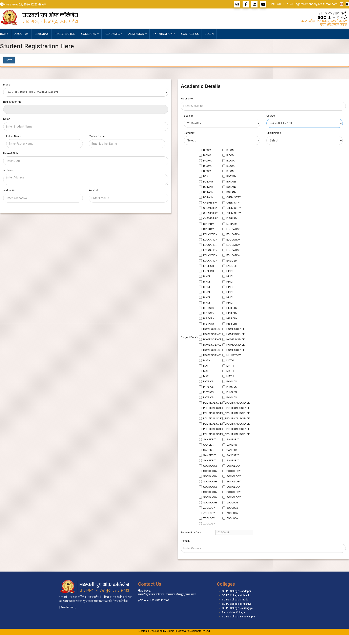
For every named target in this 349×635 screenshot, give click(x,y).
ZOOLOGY (232, 502)
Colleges (89, 33)
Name (6, 118)
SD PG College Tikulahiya (236, 603)
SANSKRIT (209, 439)
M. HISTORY (233, 355)
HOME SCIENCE (212, 328)
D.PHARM (231, 218)
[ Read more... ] (67, 607)
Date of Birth (10, 153)
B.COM (207, 150)
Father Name (13, 136)
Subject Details (190, 337)
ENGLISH (231, 260)
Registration (65, 33)
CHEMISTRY (233, 197)
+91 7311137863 (159, 600)
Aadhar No (9, 190)
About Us (21, 33)
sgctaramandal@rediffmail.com (316, 4)
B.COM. (207, 160)
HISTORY (208, 307)
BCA (205, 176)
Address (8, 170)
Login (209, 33)
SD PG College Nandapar (236, 591)
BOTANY (231, 176)
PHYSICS (208, 381)
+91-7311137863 (281, 4)
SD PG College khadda (235, 599)
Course (270, 115)
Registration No (12, 101)
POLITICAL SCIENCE (214, 402)
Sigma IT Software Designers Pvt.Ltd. (188, 630)
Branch (7, 84)
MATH (206, 360)
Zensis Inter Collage (233, 612)
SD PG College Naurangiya (237, 608)
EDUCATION (233, 229)
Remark (185, 540)
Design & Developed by (174, 630)
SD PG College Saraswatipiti (238, 616)
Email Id (93, 190)
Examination (163, 33)
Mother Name (97, 136)
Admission (136, 33)
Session (188, 115)
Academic (112, 33)
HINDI (229, 271)
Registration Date (191, 532)
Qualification (273, 132)
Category (189, 132)
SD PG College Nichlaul (235, 595)
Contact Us (190, 33)
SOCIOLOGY (210, 465)
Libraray (42, 33)
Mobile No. (187, 98)
